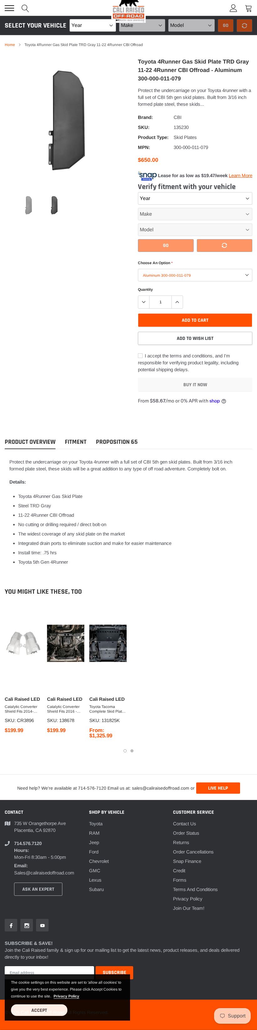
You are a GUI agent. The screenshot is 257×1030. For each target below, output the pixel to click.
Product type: (153, 137)
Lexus (95, 880)
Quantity (145, 289)
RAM (94, 833)
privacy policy (66, 996)
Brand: (145, 117)
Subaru (96, 889)
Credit (179, 870)
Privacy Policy (187, 898)
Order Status (186, 833)
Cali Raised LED (22, 699)
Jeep (94, 842)
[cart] (248, 8)
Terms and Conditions (195, 889)
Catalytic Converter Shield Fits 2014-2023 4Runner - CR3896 (21, 709)
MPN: (144, 147)
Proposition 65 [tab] (117, 442)
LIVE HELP (218, 788)
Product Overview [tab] (30, 442)
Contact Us (184, 823)
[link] (28, 205)
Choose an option (155, 263)
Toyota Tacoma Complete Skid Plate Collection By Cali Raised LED (106, 709)
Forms (179, 880)
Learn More (240, 175)
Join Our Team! (188, 908)
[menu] (9, 8)
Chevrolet (99, 861)
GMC (94, 870)
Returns (181, 842)
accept (39, 1010)
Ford (93, 851)
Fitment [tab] (76, 442)
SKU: (143, 127)
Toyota (95, 823)
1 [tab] (125, 750)
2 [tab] (132, 750)
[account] (233, 8)
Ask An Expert (38, 889)
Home (10, 45)
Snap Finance (187, 861)
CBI (177, 117)
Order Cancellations (193, 851)
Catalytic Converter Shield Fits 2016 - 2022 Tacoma (63, 709)
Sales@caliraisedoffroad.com (44, 872)
